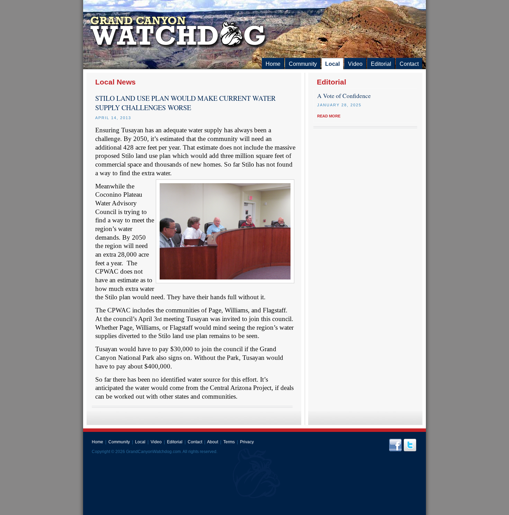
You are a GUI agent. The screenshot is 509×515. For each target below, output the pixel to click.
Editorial (381, 64)
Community (303, 64)
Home (273, 64)
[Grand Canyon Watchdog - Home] (179, 47)
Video (355, 64)
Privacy (247, 441)
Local (332, 64)
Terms (229, 441)
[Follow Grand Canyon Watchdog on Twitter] (410, 449)
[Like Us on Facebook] (395, 449)
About (212, 441)
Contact (409, 64)
